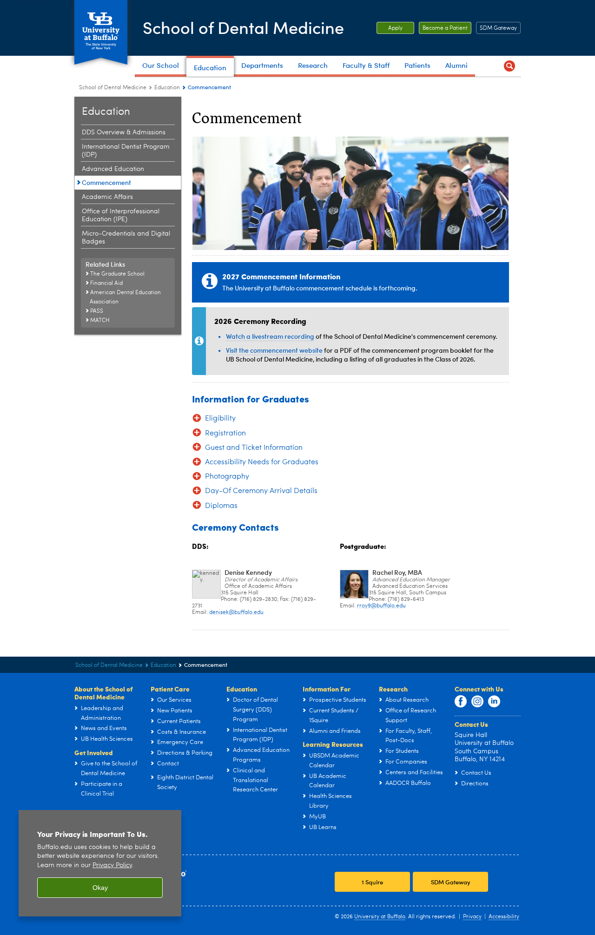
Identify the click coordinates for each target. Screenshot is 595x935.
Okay (100, 887)
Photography (227, 477)
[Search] (509, 66)
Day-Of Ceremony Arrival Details (261, 491)
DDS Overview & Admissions (123, 132)
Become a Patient (443, 28)
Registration (225, 433)
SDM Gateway (498, 28)
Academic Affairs (107, 197)
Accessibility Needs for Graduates (261, 462)
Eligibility (220, 418)
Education (167, 88)
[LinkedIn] (494, 702)
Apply (390, 28)
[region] (100, 863)
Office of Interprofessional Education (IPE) (120, 215)
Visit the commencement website (274, 350)
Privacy (472, 917)
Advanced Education (113, 169)
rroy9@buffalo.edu (381, 606)
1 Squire (372, 882)
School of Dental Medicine (243, 27)
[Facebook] (461, 702)
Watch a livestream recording (270, 336)
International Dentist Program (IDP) (126, 151)
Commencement (106, 182)
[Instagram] (477, 702)
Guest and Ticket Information (254, 448)
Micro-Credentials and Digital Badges (126, 237)
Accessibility (504, 917)
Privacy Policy (112, 865)
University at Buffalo (379, 917)
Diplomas (221, 506)
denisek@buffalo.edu (236, 612)
